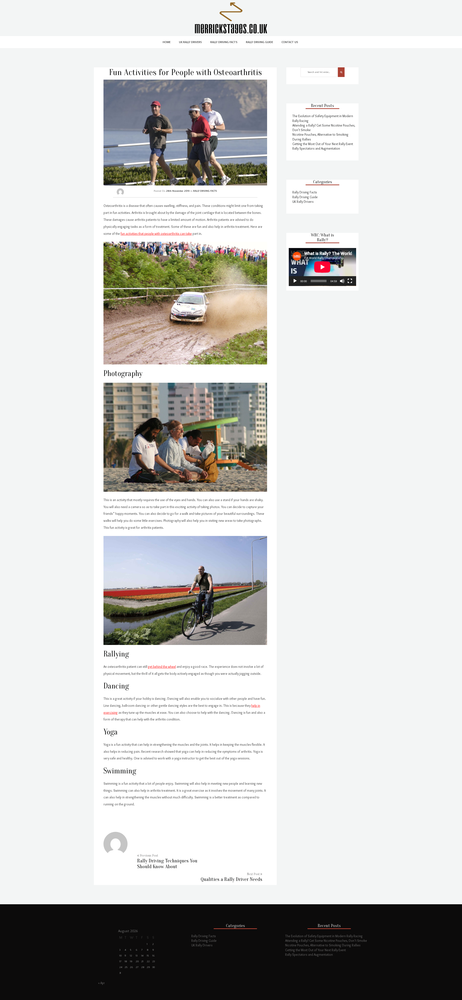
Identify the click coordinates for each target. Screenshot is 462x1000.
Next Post (231, 877)
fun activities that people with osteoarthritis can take (156, 234)
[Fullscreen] (349, 281)
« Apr (101, 983)
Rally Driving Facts (223, 42)
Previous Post (167, 862)
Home (167, 42)
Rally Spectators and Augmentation (316, 148)
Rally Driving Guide (259, 42)
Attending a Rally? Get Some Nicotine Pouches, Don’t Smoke (326, 941)
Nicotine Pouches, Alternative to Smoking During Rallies (322, 945)
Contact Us (290, 42)
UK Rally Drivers (190, 42)
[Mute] (342, 281)
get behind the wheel (162, 667)
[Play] (295, 281)
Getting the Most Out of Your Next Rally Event (322, 144)
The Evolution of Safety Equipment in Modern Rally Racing (324, 936)
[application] (322, 267)
